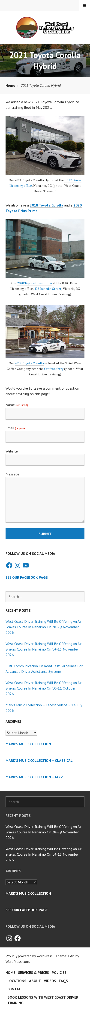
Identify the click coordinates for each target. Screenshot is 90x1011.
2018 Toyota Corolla (29, 363)
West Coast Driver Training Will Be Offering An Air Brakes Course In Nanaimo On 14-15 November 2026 (43, 649)
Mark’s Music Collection (28, 744)
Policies (59, 972)
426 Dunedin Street (47, 288)
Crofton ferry (53, 368)
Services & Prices (33, 972)
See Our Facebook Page (27, 577)
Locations (16, 980)
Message (12, 474)
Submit (45, 533)
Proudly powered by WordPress (29, 956)
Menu (84, 5)
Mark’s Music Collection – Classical (39, 760)
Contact (15, 989)
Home (10, 972)
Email (16, 428)
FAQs (63, 980)
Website (12, 451)
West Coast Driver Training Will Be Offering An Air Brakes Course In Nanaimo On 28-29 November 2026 (43, 627)
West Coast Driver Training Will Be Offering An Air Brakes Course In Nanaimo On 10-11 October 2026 (43, 688)
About (35, 980)
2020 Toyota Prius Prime (34, 283)
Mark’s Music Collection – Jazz (34, 777)
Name (17, 404)
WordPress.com (17, 961)
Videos (50, 980)
